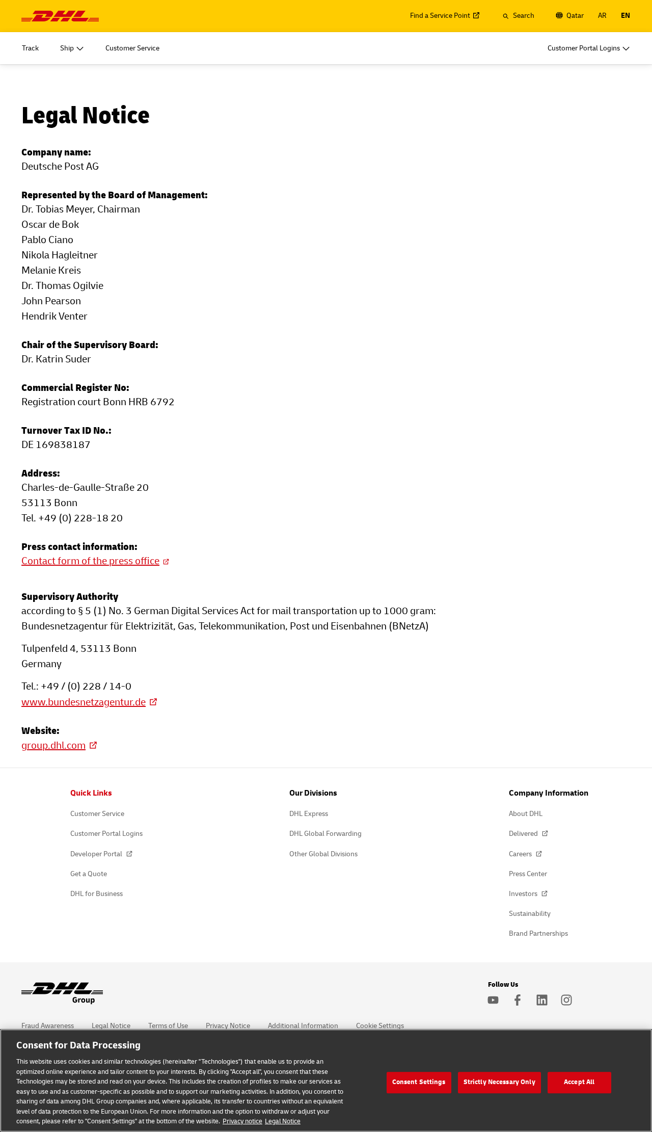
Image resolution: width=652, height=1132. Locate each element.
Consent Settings (419, 1082)
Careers (521, 854)
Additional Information (303, 1025)
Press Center (528, 874)
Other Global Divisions (323, 854)
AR (602, 15)
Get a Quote (88, 874)
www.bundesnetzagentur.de (83, 702)
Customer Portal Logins (106, 833)
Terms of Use (168, 1025)
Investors (524, 893)
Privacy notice (242, 1121)
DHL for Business (96, 893)
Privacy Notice (228, 1025)
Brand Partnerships (538, 933)
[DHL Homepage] (60, 16)
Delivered (524, 833)
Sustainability (530, 913)
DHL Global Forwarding (325, 833)
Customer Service (97, 813)
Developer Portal (97, 854)
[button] (518, 15)
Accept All (579, 1082)
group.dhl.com (53, 745)
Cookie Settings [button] (380, 1025)
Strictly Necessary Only (499, 1082)
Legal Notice (111, 1025)
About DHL (525, 813)
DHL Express (308, 813)
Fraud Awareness (47, 1025)
